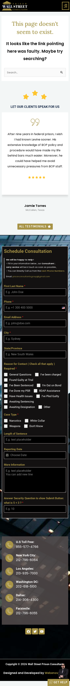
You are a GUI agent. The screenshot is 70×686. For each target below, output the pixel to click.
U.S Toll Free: (25, 542)
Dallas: (20, 595)
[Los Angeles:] (9, 571)
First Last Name (14, 286)
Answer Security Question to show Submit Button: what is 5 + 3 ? (34, 501)
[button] (65, 6)
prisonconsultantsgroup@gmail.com (31, 276)
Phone (8, 301)
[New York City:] (9, 558)
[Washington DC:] (9, 585)
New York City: (26, 555)
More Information (14, 464)
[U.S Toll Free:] (9, 545)
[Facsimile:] (9, 611)
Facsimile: (23, 608)
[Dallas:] (9, 598)
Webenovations (56, 673)
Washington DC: (27, 582)
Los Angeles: (25, 568)
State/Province (13, 348)
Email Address (13, 317)
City (7, 332)
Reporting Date (13, 449)
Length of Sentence (15, 433)
